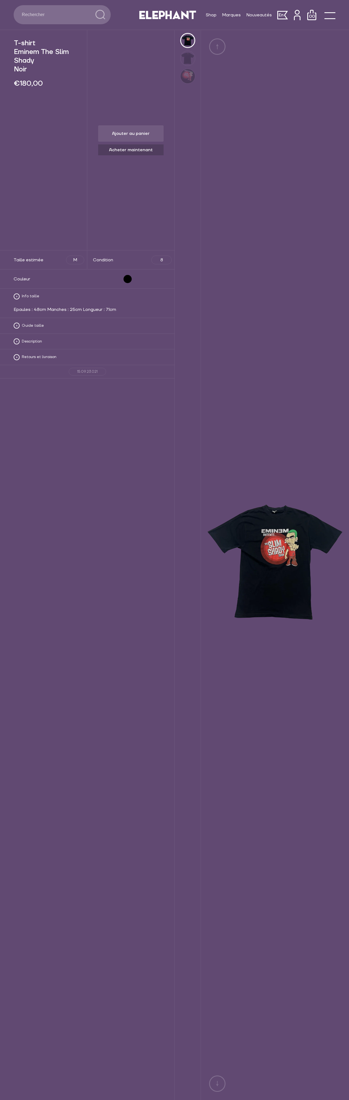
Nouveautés (259, 15)
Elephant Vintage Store (167, 15)
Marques (231, 15)
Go (100, 15)
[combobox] (54, 14)
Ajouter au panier (131, 133)
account (297, 15)
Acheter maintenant (131, 150)
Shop (211, 15)
